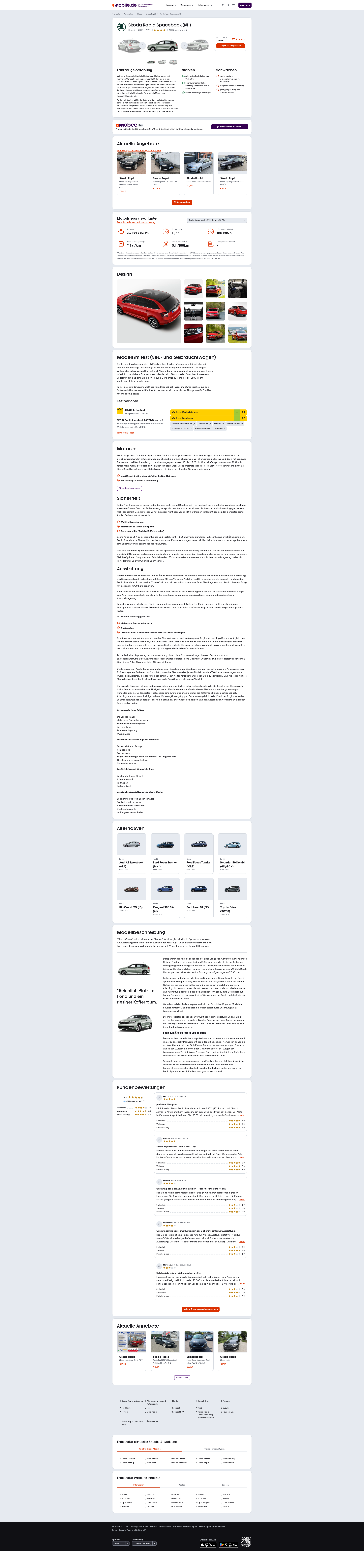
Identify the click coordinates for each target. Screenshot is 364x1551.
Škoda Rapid (151, 14)
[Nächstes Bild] (184, 45)
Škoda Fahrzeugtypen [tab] (214, 1449)
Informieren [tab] (138, 1485)
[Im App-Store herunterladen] (209, 1545)
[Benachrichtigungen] (223, 5)
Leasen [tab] (225, 1485)
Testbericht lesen (125, 432)
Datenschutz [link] (165, 1527)
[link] (228, 5)
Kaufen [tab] (182, 1485)
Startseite (116, 14)
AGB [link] (126, 1527)
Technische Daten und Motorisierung (136, 222)
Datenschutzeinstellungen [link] (185, 1527)
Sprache (116, 1539)
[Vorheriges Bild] (142, 45)
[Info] (144, 1101)
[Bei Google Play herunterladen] (228, 1545)
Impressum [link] (117, 1527)
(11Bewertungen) (178, 30)
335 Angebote (238, 39)
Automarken (128, 14)
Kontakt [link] (153, 1527)
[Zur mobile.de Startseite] (135, 5)
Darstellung (137, 1539)
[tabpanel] (182, 1460)
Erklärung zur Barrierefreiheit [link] (212, 1527)
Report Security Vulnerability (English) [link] (129, 1530)
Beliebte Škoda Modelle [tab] (149, 1449)
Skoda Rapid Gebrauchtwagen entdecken (139, 150)
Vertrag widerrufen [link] (139, 1527)
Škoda (139, 14)
